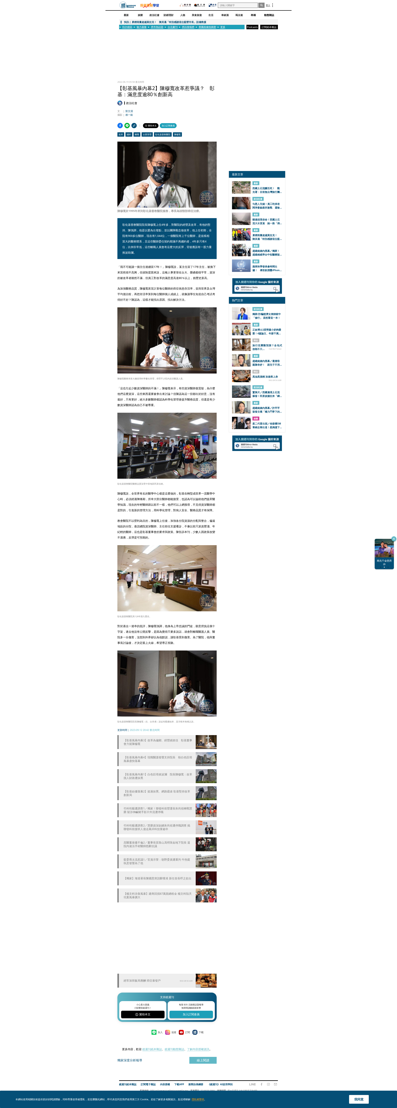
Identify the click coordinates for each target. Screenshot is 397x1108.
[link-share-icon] (134, 125)
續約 (129, 134)
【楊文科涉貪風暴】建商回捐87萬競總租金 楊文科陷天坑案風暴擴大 (158, 895)
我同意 (359, 1099)
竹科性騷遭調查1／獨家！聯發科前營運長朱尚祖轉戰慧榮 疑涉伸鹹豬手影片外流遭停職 (158, 810)
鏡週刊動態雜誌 (174, 1049)
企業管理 (147, 134)
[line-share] (127, 125)
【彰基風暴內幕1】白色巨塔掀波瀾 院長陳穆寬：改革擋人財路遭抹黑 (158, 776)
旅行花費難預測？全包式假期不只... (267, 347)
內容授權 (165, 1084)
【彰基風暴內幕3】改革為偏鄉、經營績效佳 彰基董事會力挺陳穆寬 (158, 742)
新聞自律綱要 (195, 1084)
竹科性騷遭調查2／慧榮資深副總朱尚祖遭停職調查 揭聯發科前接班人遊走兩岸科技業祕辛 (157, 827)
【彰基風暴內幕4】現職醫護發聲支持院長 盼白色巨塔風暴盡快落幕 (158, 759)
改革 (121, 134)
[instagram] (268, 1084)
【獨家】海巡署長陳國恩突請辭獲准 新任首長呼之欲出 (157, 878)
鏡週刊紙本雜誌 (152, 1049)
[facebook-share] (120, 125)
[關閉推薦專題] (393, 538)
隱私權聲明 (198, 1099)
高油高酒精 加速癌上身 (265, 376)
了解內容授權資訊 (198, 1049)
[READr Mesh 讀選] (212, 5)
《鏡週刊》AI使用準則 (220, 1084)
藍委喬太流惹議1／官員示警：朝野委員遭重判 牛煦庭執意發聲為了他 (157, 861)
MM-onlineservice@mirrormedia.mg (169, 1090)
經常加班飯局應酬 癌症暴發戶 (142, 980)
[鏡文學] (200, 5)
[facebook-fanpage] (261, 1084)
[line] (252, 1084)
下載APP (179, 1084)
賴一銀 (129, 115)
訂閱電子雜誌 (148, 1084)
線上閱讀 (203, 1060)
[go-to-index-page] (127, 5)
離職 (137, 134)
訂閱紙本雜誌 (269, 27)
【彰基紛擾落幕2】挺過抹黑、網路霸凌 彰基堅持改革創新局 (157, 793)
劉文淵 (129, 111)
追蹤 (173, 1032)
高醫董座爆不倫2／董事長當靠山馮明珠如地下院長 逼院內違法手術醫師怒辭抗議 (157, 844)
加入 (160, 1032)
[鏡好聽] (185, 5)
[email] (275, 1084)
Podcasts (252, 27)
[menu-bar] (272, 5)
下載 (201, 1032)
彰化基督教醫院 (162, 134)
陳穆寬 (177, 134)
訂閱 (187, 1032)
